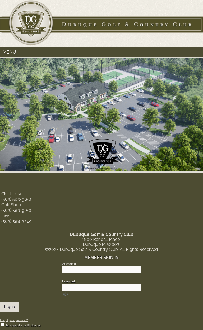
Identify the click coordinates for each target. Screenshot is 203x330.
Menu (9, 52)
